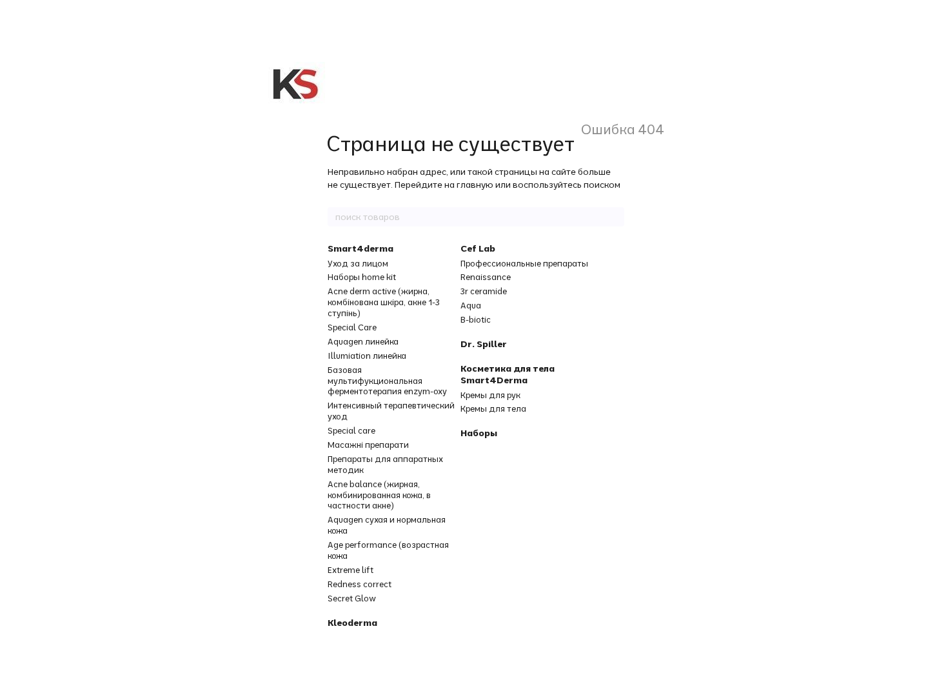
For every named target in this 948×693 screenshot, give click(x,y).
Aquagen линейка (363, 341)
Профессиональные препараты (524, 263)
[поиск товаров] (614, 216)
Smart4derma (360, 248)
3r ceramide (483, 291)
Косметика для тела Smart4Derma (507, 374)
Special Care (352, 327)
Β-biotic (475, 319)
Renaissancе (485, 277)
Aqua (470, 305)
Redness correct (359, 584)
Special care (351, 430)
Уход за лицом (358, 263)
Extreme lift (350, 570)
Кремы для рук (490, 395)
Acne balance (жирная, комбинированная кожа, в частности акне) (379, 495)
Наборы (478, 433)
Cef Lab (477, 248)
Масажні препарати (368, 444)
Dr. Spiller (483, 344)
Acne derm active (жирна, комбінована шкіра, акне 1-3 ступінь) (384, 302)
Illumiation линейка (367, 355)
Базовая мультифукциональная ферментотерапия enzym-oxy (387, 381)
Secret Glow (352, 598)
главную (475, 184)
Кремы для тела (493, 408)
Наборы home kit (362, 277)
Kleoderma (352, 622)
